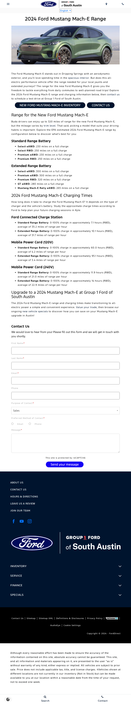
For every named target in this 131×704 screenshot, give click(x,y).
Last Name (17, 358)
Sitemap (31, 618)
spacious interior (78, 77)
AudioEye (55, 625)
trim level (50, 125)
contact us (113, 94)
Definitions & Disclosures (70, 618)
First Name (18, 343)
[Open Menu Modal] (8, 4)
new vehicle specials (35, 311)
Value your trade (86, 307)
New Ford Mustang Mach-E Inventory (50, 105)
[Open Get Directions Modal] (106, 4)
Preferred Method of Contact (28, 418)
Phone (14, 388)
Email (15, 373)
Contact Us (101, 105)
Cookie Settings (72, 625)
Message (16, 430)
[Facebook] (13, 521)
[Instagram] (29, 521)
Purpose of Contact (22, 403)
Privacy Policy (95, 618)
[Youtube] (21, 521)
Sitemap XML (46, 618)
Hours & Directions (24, 496)
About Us (16, 482)
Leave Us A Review (22, 503)
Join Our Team (20, 510)
